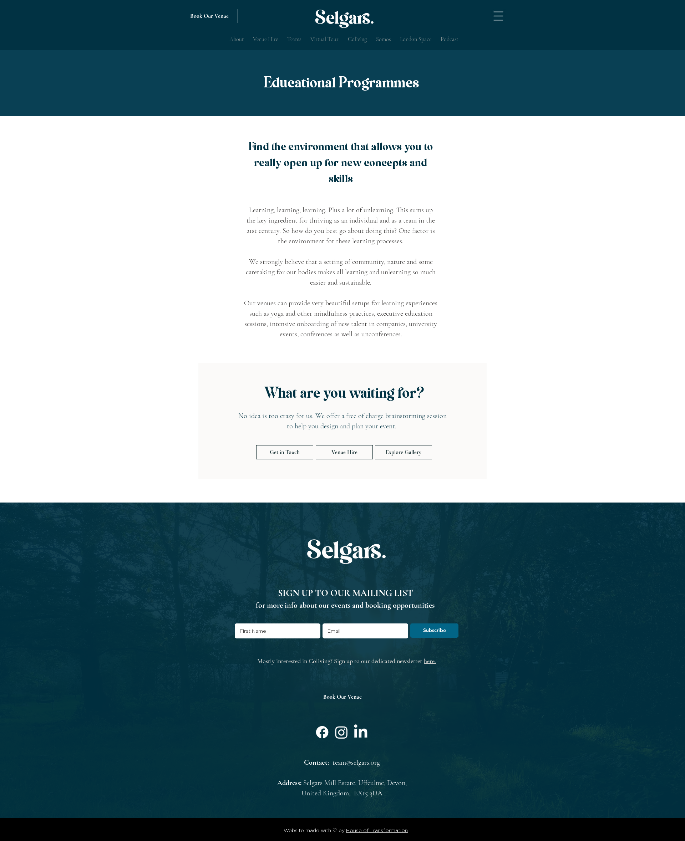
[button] (498, 16)
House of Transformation (377, 830)
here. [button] (430, 661)
